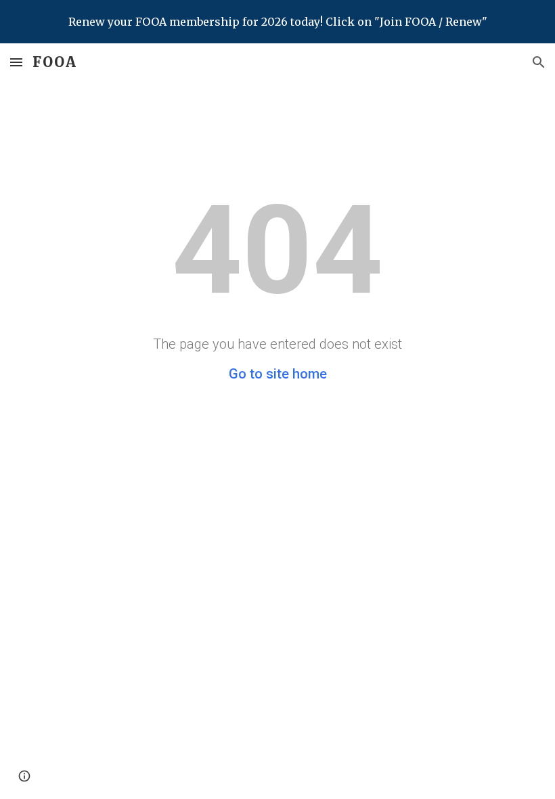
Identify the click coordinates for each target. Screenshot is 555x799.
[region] (277, 21)
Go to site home (278, 374)
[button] (16, 62)
